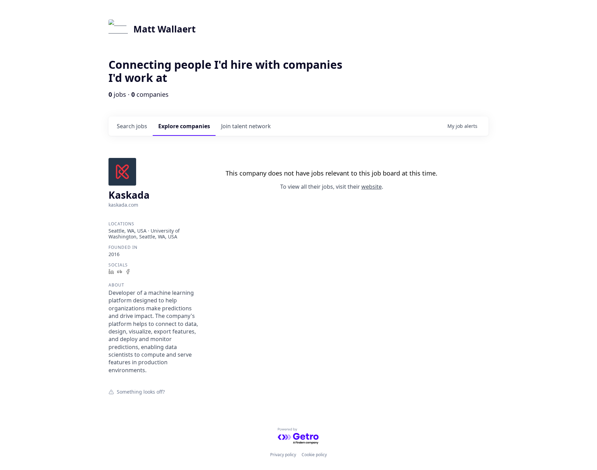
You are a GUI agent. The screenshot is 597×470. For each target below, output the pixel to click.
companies (184, 126)
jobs (132, 126)
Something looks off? (141, 391)
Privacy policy (283, 455)
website (371, 186)
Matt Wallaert (164, 29)
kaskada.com (123, 205)
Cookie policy (314, 455)
